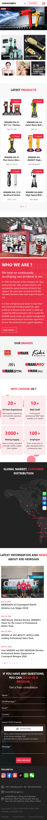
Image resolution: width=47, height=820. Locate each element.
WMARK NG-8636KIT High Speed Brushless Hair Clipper (34, 158)
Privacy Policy (18, 816)
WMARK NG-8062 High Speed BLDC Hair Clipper (34, 193)
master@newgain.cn (14, 791)
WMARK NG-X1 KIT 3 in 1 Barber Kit (12, 123)
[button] (17, 27)
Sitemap (5, 816)
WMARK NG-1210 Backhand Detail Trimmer (11, 193)
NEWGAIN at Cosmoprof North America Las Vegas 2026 (18, 606)
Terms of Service (35, 816)
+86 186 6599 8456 (32, 786)
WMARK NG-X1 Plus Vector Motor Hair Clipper (12, 158)
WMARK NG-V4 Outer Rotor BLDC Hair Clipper (34, 123)
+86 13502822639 (13, 786)
